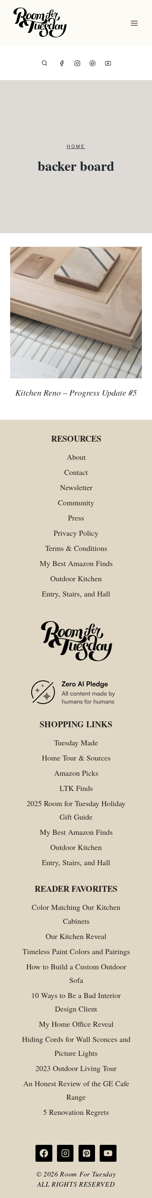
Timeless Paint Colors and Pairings (76, 951)
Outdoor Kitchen (76, 578)
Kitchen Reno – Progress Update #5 (76, 392)
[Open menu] (134, 23)
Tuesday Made (76, 742)
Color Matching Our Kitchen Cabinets (76, 913)
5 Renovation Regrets (76, 1112)
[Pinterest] (93, 63)
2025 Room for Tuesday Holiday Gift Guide (76, 810)
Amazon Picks (76, 773)
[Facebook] (62, 63)
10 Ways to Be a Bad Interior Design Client (76, 1002)
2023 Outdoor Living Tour (76, 1068)
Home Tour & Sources (76, 758)
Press (76, 518)
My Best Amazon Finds (76, 563)
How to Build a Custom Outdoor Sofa (76, 973)
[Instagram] (77, 63)
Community (76, 502)
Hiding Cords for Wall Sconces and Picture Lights (76, 1046)
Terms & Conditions (76, 548)
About (76, 457)
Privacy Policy (76, 533)
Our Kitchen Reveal (76, 936)
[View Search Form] (45, 63)
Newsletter (76, 487)
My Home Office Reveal (76, 1024)
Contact (76, 472)
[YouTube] (108, 63)
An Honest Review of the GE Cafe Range (76, 1090)
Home (76, 146)
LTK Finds (76, 788)
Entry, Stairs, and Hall (76, 593)
